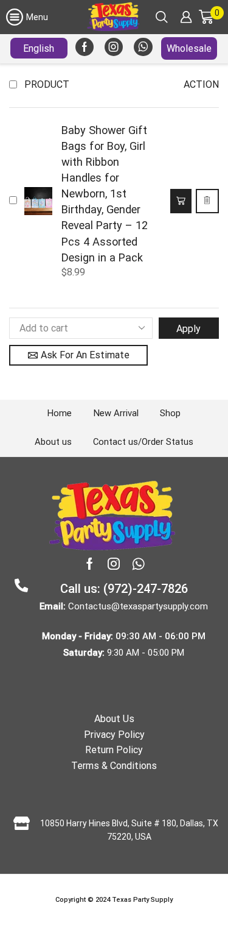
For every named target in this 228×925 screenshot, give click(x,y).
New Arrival (116, 413)
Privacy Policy (114, 734)
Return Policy (114, 750)
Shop (170, 413)
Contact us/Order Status (143, 441)
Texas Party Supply (142, 900)
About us (53, 441)
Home (59, 413)
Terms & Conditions (114, 765)
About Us (114, 719)
